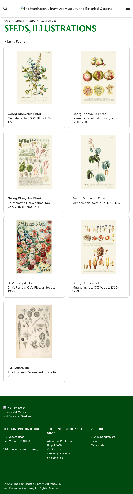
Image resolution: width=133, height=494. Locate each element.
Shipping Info (55, 457)
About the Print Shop (60, 441)
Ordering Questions (59, 453)
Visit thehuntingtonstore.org (20, 449)
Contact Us (54, 449)
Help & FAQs (54, 445)
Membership (98, 445)
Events (95, 441)
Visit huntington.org (103, 436)
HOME (6, 21)
